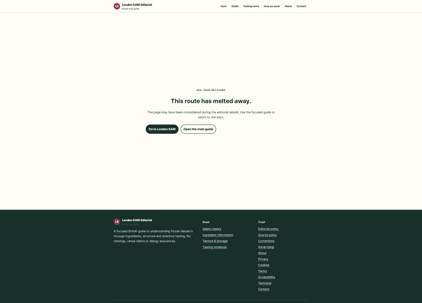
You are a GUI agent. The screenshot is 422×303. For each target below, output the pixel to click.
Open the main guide (198, 129)
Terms (262, 271)
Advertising (266, 247)
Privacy (263, 259)
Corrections (266, 241)
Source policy (267, 235)
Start (224, 6)
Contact (301, 6)
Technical (264, 283)
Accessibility (266, 277)
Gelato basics (212, 229)
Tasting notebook (215, 247)
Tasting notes (251, 6)
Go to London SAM (162, 129)
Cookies (263, 265)
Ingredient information (218, 235)
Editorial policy (268, 229)
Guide (234, 6)
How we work (272, 6)
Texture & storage (215, 241)
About (288, 6)
